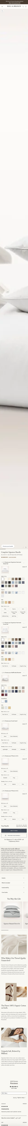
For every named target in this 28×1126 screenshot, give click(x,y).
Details (23, 566)
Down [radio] (5, 736)
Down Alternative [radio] (14, 736)
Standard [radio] (5, 777)
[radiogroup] (14, 582)
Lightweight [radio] (5, 749)
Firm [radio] (23, 784)
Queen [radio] (5, 612)
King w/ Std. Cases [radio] (22, 612)
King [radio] (14, 777)
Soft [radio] (5, 784)
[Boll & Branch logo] (14, 6)
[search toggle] (23, 6)
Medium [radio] (14, 784)
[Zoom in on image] (2, 11)
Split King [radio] (14, 616)
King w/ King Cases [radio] (14, 612)
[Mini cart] (26, 6)
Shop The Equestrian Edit (14, 3)
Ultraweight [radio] (22, 749)
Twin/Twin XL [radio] (5, 666)
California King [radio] (5, 616)
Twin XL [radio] (14, 609)
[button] (26, 547)
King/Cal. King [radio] (23, 666)
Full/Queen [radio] (14, 666)
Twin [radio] (5, 609)
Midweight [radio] (14, 749)
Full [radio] (23, 609)
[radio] (2, 579)
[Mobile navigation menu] (3, 6)
